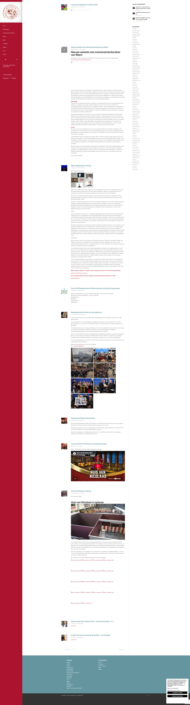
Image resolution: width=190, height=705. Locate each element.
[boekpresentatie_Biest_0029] (64, 315)
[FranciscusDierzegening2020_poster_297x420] (64, 7)
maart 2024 (135, 51)
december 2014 (136, 162)
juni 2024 (134, 48)
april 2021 (134, 85)
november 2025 (136, 30)
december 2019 (136, 101)
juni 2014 (134, 166)
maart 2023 (135, 63)
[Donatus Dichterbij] (64, 624)
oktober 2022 (135, 70)
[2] (64, 168)
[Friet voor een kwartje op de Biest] (64, 638)
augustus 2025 (135, 36)
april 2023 (134, 61)
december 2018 (136, 111)
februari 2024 (135, 53)
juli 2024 (134, 46)
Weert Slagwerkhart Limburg (81, 166)
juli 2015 (134, 159)
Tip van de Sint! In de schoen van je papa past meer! (89, 444)
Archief (68, 664)
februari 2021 (135, 89)
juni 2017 (134, 135)
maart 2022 (135, 77)
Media (81, 6)
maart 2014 (135, 169)
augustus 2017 (135, 132)
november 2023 (136, 54)
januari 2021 (135, 90)
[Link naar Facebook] (16, 59)
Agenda (68, 662)
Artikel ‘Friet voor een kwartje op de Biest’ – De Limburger (91, 635)
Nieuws (84, 6)
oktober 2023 (135, 56)
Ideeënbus (69, 678)
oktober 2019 (135, 104)
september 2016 (136, 140)
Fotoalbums (69, 674)
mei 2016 (134, 145)
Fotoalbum (100, 664)
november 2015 (136, 152)
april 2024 (134, 49)
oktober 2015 (135, 154)
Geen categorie (102, 666)
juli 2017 (134, 133)
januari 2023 (135, 65)
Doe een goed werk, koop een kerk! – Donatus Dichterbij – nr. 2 (92, 621)
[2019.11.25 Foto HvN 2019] (64, 446)
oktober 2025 (135, 32)
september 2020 (136, 94)
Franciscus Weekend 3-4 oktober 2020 (84, 5)
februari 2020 (135, 99)
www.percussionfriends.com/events (79, 273)
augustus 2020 (135, 96)
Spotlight (69, 686)
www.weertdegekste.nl (79, 346)
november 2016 (136, 138)
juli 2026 (134, 29)
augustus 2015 (135, 157)
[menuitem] (11, 26)
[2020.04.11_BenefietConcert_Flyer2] (64, 291)
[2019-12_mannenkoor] (64, 421)
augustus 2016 (135, 142)
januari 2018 (135, 125)
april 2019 (134, 107)
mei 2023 (134, 60)
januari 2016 (135, 149)
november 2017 (136, 126)
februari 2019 (135, 109)
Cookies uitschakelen (177, 696)
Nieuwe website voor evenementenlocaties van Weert (89, 47)
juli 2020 (134, 97)
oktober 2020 (135, 92)
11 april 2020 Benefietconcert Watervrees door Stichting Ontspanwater (95, 288)
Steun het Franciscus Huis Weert (74, 688)
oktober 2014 (135, 164)
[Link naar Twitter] (5, 59)
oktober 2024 (135, 42)
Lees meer (73, 626)
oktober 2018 (135, 114)
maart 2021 (135, 87)
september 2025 (136, 34)
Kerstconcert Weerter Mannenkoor (83, 418)
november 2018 (136, 113)
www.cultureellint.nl (75, 278)
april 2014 (134, 168)
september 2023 (136, 58)
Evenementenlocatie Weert (73, 672)
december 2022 (136, 66)
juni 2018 (134, 120)
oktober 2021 (135, 78)
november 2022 (136, 68)
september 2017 (136, 130)
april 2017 (134, 137)
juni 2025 (134, 39)
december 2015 (136, 150)
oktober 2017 (135, 128)
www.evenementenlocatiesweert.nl (83, 59)
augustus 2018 (135, 118)
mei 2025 (134, 41)
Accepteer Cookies (177, 692)
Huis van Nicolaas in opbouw (81, 491)
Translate (14, 78)
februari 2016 (135, 147)
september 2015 (136, 155)
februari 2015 (135, 161)
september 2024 (136, 44)
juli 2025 (134, 37)
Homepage (69, 676)
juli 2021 (134, 82)
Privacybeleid (70, 684)
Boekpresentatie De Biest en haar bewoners (86, 312)
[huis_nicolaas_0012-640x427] (64, 494)
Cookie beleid (70, 667)
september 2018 (136, 116)
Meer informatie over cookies (173, 690)
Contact (68, 666)
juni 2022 (134, 75)
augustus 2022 (135, 73)
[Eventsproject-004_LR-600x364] (64, 50)
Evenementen (70, 671)
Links (68, 679)
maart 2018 (135, 121)
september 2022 (136, 71)
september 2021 (136, 80)
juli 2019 (134, 106)
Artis (82, 695)
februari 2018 (135, 123)
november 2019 (136, 102)
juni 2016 (134, 143)
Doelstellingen (70, 669)
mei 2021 (134, 84)
